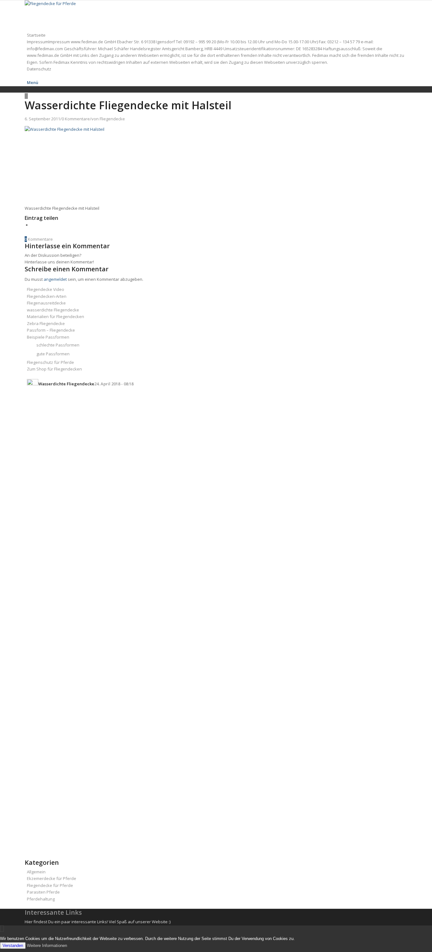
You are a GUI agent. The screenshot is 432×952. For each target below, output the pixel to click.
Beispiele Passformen (48, 337)
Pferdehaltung (41, 899)
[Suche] (28, 76)
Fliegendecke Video (45, 289)
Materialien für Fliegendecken (55, 316)
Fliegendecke (112, 119)
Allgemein (36, 872)
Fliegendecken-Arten (46, 296)
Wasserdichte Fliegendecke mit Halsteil (128, 105)
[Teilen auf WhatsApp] (32, 225)
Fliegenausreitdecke (46, 303)
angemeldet (55, 279)
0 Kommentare (76, 119)
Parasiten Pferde (43, 892)
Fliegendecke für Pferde (50, 885)
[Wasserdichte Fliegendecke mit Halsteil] (26, 96)
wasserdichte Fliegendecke (53, 310)
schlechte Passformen (57, 345)
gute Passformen (53, 354)
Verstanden (13, 945)
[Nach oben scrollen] (2, 928)
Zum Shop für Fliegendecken (54, 369)
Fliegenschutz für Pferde (50, 362)
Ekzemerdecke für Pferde (51, 878)
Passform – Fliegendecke (51, 330)
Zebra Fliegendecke (46, 323)
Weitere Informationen (47, 945)
